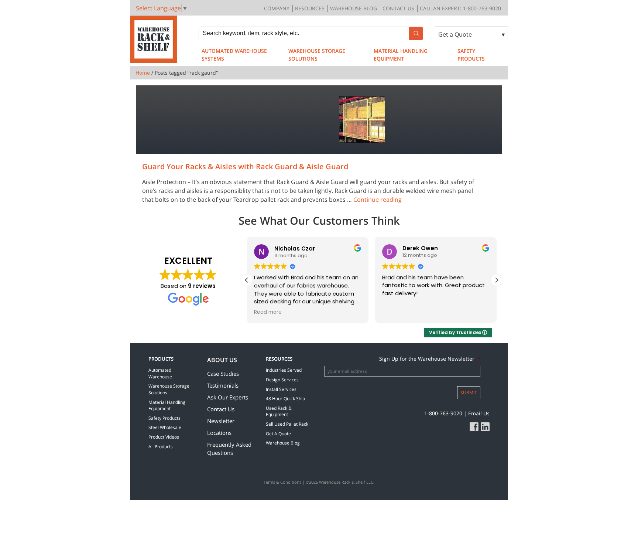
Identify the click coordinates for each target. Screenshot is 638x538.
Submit (468, 392)
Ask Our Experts (227, 397)
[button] (496, 280)
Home (143, 72)
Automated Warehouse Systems (234, 54)
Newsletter (220, 421)
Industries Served (284, 370)
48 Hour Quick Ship (285, 398)
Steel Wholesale (164, 427)
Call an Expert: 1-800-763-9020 (460, 8)
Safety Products (471, 54)
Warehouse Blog (353, 8)
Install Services (281, 389)
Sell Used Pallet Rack (287, 424)
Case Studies (223, 373)
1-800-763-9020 (443, 413)
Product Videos (163, 437)
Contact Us (398, 8)
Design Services (282, 379)
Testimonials (223, 385)
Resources (310, 8)
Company (276, 8)
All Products (160, 446)
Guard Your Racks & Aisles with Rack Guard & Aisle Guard (245, 166)
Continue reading (377, 199)
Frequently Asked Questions (229, 448)
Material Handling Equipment (401, 54)
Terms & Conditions (282, 482)
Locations (219, 432)
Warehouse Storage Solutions (316, 54)
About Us (222, 360)
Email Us (479, 413)
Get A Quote (278, 433)
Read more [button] (268, 312)
